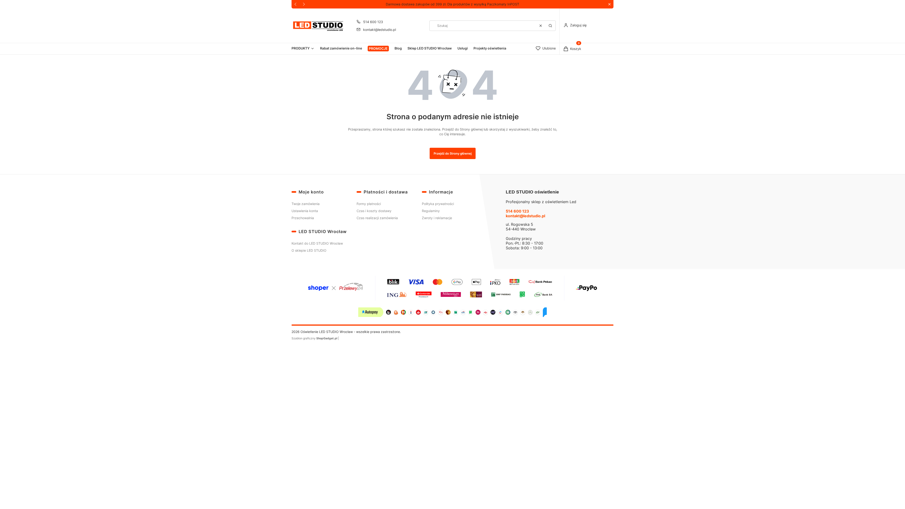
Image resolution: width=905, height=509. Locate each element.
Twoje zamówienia (306, 204)
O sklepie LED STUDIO (309, 250)
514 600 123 (373, 22)
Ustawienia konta (305, 211)
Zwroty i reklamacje (437, 218)
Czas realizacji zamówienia (377, 218)
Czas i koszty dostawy (374, 211)
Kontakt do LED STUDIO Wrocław (317, 243)
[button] (609, 4)
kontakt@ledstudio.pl (379, 30)
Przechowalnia (303, 218)
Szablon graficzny (314, 338)
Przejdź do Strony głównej (453, 153)
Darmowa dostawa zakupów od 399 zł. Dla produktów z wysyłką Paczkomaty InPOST (452, 4)
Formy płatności (369, 204)
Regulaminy (431, 211)
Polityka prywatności (438, 204)
